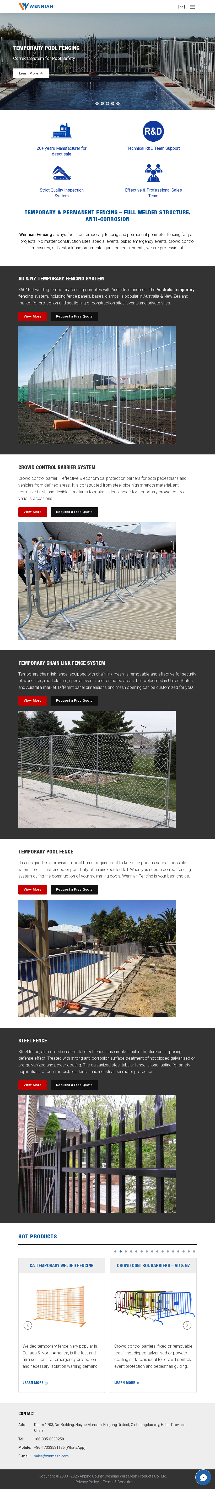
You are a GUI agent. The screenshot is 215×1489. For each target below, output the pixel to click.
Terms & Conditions (119, 1482)
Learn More (28, 73)
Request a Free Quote (74, 316)
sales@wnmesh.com (51, 1456)
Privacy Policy (87, 1482)
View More (33, 316)
